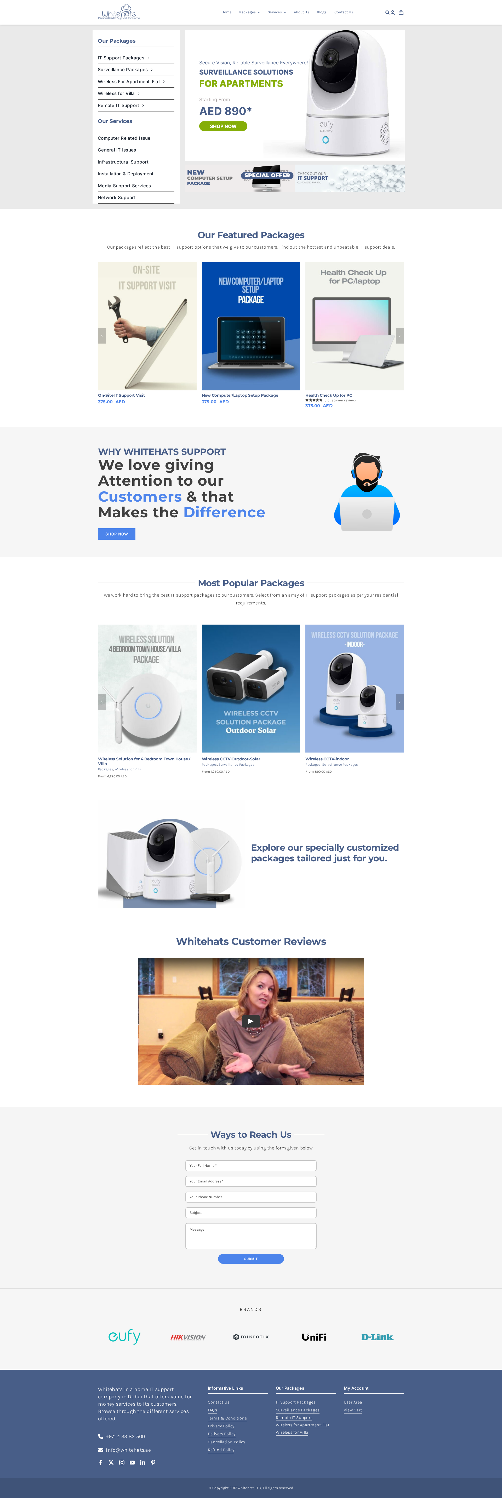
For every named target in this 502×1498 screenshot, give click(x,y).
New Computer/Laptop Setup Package (240, 395)
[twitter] (111, 1462)
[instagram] (121, 1462)
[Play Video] (251, 1021)
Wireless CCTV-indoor (327, 758)
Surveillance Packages (236, 764)
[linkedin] (142, 1462)
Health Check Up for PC (328, 395)
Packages (105, 769)
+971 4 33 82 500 (125, 1436)
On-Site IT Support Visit (121, 395)
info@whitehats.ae (128, 1450)
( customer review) (340, 400)
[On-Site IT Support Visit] (147, 326)
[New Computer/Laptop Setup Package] (251, 326)
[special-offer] (240, 167)
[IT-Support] (349, 167)
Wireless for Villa (128, 769)
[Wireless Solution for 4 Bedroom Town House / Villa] (147, 627)
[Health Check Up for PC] (354, 326)
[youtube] (132, 1462)
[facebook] (100, 1462)
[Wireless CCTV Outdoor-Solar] (251, 627)
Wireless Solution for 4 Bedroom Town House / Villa (144, 761)
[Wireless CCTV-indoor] (354, 627)
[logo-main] (119, 7)
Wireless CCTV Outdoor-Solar (231, 758)
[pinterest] (153, 1462)
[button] (102, 336)
